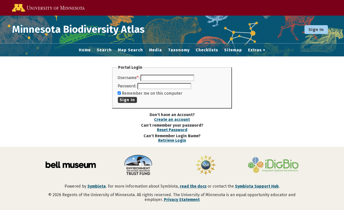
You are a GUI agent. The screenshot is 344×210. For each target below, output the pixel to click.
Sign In (316, 29)
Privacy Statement (182, 199)
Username (127, 77)
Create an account (172, 119)
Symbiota (96, 186)
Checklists (207, 50)
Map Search (130, 50)
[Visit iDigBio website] (273, 165)
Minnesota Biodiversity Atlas (78, 29)
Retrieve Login (172, 140)
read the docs (193, 186)
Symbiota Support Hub (257, 186)
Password (126, 86)
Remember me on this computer (152, 93)
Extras (255, 50)
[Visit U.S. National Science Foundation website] (205, 165)
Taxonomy (179, 50)
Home (85, 50)
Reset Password (172, 129)
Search (104, 50)
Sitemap (233, 50)
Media (155, 50)
